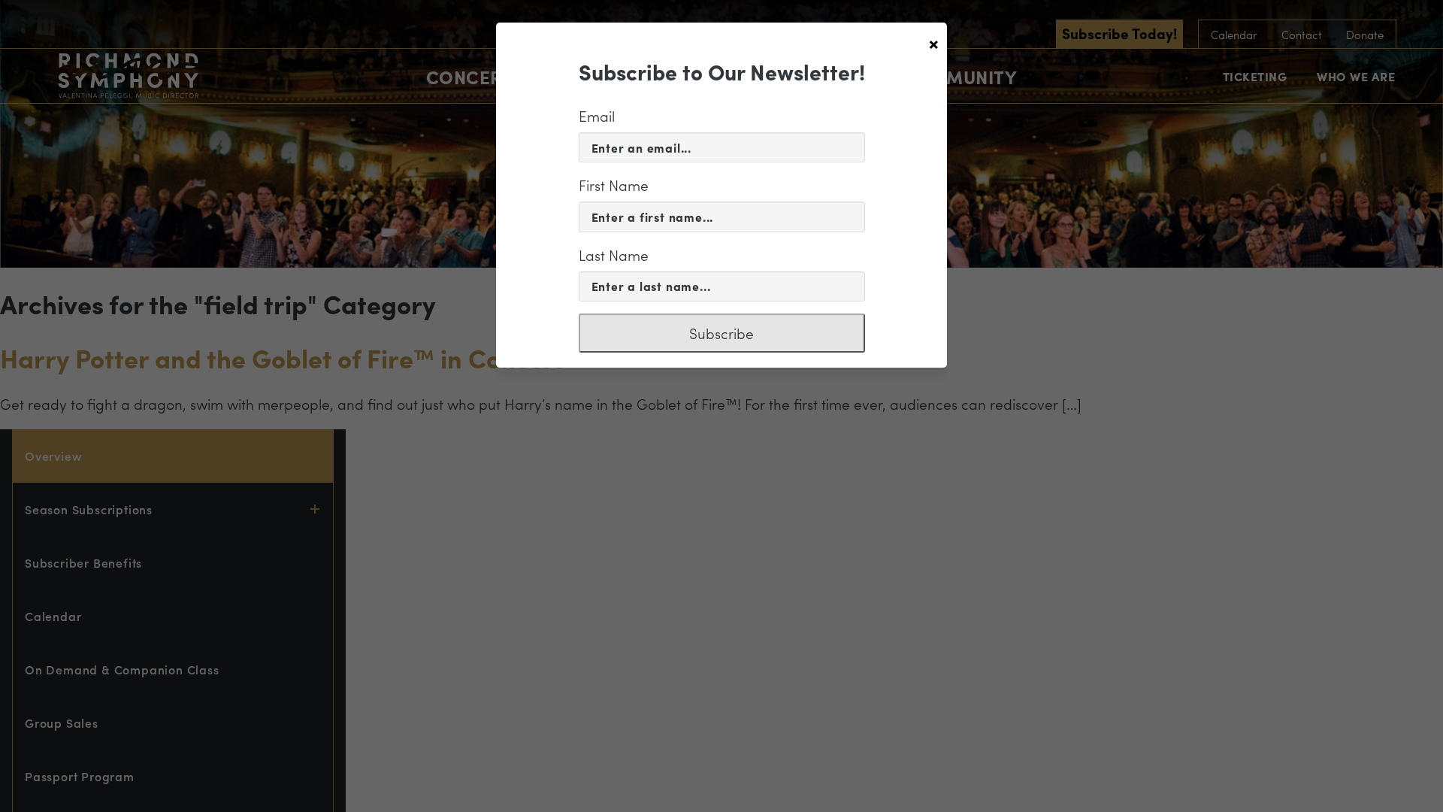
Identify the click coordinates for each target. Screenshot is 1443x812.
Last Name (614, 254)
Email (597, 115)
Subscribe (721, 333)
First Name (614, 184)
